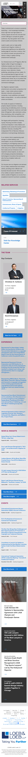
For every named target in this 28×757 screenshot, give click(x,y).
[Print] (24, 13)
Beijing (22, 714)
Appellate (5, 195)
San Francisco (7, 714)
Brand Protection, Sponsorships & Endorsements (13, 199)
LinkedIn (5, 718)
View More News (8, 492)
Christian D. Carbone (13, 281)
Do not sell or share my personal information (14, 724)
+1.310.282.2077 (9, 322)
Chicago (22, 710)
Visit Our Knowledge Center (12, 241)
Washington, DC (18, 712)
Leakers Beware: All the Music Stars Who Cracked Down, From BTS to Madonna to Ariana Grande (13, 460)
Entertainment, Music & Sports (12, 204)
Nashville (8, 712)
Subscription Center (18, 721)
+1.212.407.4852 (9, 288)
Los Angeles (7, 710)
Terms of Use (7, 721)
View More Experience (10, 424)
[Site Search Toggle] (21, 4)
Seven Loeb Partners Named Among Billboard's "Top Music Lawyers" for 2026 (13, 481)
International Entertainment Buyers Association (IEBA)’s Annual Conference (13, 509)
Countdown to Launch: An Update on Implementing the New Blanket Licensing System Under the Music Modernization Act (13, 545)
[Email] (24, 7)
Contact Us (9, 720)
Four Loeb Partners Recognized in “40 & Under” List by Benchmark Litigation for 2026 (13, 448)
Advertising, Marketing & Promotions (14, 191)
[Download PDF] (24, 16)
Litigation (20, 208)
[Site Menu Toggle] (25, 4)
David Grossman (11, 315)
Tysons (15, 714)
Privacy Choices (13, 723)
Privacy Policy (18, 720)
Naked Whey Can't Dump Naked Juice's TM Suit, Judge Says (13, 437)
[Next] (23, 231)
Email (6, 290)
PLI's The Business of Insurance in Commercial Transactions (11, 519)
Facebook (12, 718)
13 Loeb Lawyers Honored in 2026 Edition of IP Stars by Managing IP (13, 471)
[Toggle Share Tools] (24, 10)
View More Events (8, 569)
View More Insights (9, 496)
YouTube (23, 718)
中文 (14, 3)
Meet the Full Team (11, 335)
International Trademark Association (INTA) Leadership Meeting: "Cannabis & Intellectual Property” (13, 557)
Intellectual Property (9, 208)
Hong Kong (14, 715)
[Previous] (20, 231)
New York (14, 710)
